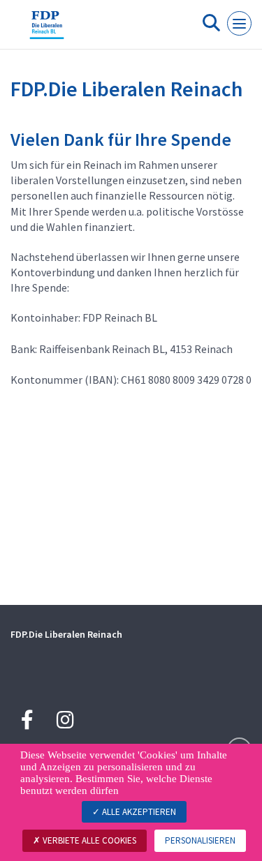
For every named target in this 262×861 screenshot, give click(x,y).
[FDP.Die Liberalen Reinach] (47, 30)
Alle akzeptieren (138, 812)
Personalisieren (200, 840)
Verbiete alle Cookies (88, 840)
